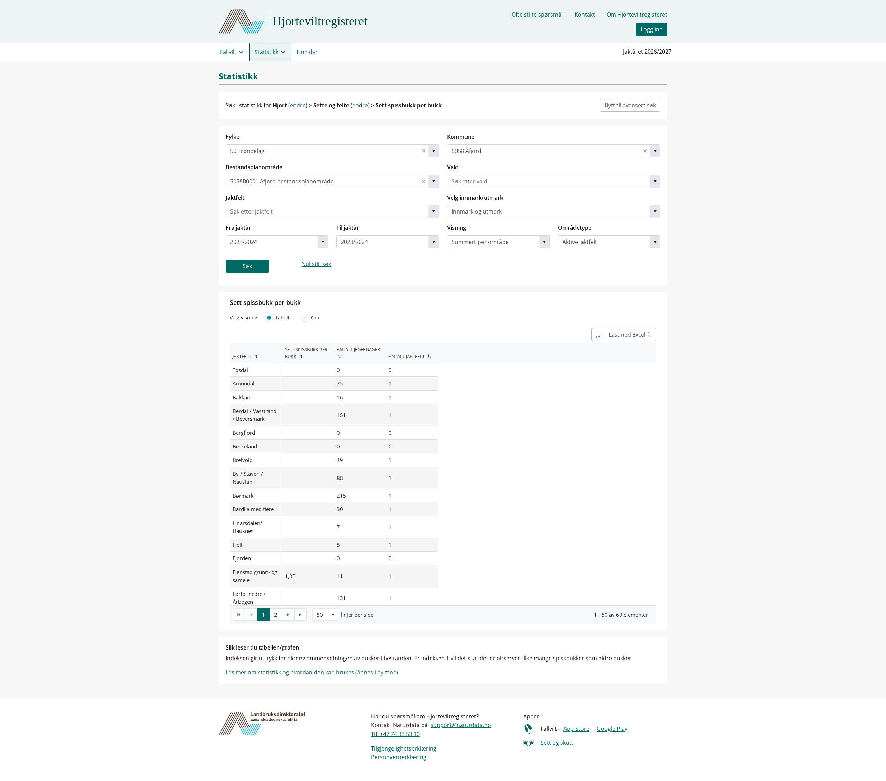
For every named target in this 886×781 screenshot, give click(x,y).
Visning (456, 227)
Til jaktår (347, 227)
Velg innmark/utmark (475, 197)
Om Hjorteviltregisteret (637, 14)
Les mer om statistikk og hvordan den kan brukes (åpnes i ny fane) (312, 672)
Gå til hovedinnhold (31, 8)
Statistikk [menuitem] (266, 52)
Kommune (460, 136)
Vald (453, 167)
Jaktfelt (235, 197)
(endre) (297, 105)
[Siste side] (300, 614)
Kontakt (585, 14)
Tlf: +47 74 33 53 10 (395, 734)
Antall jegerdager (358, 349)
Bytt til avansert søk (630, 105)
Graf (316, 317)
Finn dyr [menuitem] (307, 52)
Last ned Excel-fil (629, 334)
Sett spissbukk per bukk (306, 353)
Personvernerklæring (398, 757)
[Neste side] (288, 614)
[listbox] (325, 614)
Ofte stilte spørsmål (537, 14)
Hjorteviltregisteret (320, 21)
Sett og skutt (557, 742)
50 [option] (320, 614)
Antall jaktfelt (407, 356)
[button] (423, 151)
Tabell (282, 317)
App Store (576, 729)
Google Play (612, 729)
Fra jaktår (238, 227)
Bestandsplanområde (254, 167)
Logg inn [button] (652, 29)
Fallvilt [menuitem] (228, 52)
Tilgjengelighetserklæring (403, 748)
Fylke (232, 136)
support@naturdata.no (461, 725)
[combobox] (322, 151)
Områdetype (574, 227)
